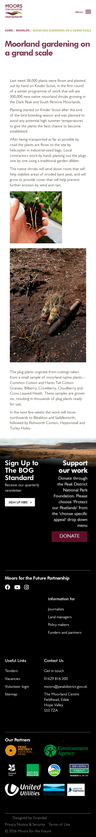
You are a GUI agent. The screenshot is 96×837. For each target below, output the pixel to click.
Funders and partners (64, 633)
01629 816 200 (56, 679)
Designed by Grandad (30, 818)
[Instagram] (26, 585)
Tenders (11, 671)
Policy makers (58, 625)
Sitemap (11, 695)
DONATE (70, 536)
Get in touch (54, 671)
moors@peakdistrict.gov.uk (63, 687)
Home (9, 30)
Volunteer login (17, 687)
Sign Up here (18, 502)
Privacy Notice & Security (25, 825)
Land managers (60, 617)
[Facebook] (7, 585)
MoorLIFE (23, 30)
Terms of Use (59, 825)
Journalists (56, 610)
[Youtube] (17, 585)
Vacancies (12, 679)
